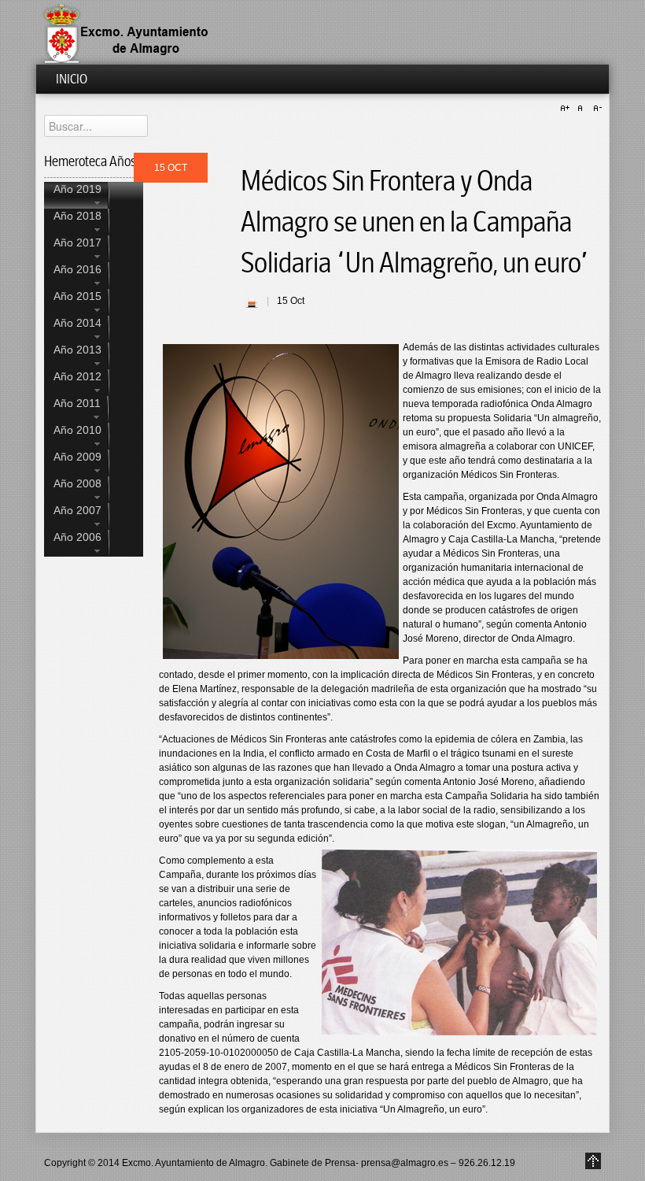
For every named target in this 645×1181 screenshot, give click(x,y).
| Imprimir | (251, 302)
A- (595, 108)
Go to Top (593, 1161)
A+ (567, 108)
